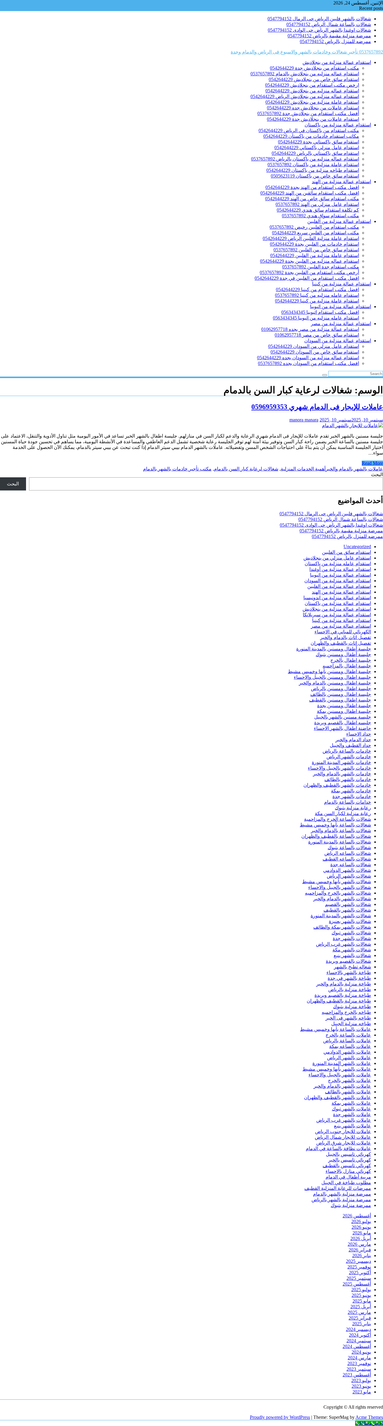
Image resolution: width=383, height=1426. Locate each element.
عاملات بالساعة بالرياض (347, 1040)
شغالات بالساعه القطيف (347, 858)
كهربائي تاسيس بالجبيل (348, 1154)
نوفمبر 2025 (359, 1266)
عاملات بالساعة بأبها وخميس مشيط (335, 1029)
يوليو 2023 (361, 1380)
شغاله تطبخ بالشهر (352, 966)
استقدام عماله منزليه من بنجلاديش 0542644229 (312, 90)
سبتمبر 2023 (358, 1369)
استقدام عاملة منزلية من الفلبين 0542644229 (314, 255)
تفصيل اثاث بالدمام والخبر (345, 637)
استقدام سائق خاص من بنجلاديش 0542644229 (314, 79)
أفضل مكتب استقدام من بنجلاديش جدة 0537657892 (308, 113)
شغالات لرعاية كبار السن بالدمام (246, 468)
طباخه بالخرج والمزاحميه (346, 1012)
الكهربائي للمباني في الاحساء (342, 631)
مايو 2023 (361, 1391)
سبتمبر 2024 (358, 1340)
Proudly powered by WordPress (280, 1417)
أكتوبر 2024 (360, 1335)
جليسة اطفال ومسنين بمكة (344, 711)
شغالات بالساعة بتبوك (349, 847)
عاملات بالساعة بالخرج (348, 1034)
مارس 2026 (359, 1244)
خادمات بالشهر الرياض (348, 756)
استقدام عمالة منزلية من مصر (341, 323)
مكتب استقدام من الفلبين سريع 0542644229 (315, 232)
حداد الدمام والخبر (353, 739)
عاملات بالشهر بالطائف (348, 1091)
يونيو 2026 (361, 1227)
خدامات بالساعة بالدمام (347, 802)
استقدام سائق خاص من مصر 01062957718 (317, 334)
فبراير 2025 (360, 1317)
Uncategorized (357, 546)
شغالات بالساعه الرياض (347, 853)
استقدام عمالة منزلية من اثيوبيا (340, 306)
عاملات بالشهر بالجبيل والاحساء (339, 1074)
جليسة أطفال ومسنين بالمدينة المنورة (333, 648)
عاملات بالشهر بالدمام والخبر (354, 468)
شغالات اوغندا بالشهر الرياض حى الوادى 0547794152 (319, 30)
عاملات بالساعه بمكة (350, 1046)
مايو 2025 (361, 1300)
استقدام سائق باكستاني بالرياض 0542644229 (315, 153)
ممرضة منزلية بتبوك (351, 1205)
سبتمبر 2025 (358, 1278)
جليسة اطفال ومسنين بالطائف (340, 694)
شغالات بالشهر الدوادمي (347, 870)
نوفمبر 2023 (359, 1363)
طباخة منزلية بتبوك (352, 1006)
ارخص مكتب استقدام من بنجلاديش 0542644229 (312, 85)
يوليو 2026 (361, 1221)
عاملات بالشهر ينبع (352, 1125)
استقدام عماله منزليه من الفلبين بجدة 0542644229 (309, 261)
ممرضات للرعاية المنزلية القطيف (337, 1188)
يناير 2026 (361, 1255)
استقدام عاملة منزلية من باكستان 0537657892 (313, 164)
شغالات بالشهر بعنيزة (350, 921)
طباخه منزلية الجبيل (351, 1023)
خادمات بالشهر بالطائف (347, 779)
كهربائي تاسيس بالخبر (349, 1159)
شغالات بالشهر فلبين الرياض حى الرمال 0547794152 (319, 18)
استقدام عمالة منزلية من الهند (341, 181)
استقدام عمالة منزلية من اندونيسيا (337, 597)
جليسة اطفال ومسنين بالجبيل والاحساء (332, 677)
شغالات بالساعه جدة (350, 864)
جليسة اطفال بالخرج (350, 660)
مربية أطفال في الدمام (348, 1176)
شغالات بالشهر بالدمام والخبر (342, 898)
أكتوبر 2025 (360, 1272)
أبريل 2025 (360, 1306)
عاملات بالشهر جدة (352, 1114)
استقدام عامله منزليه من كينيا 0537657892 (317, 295)
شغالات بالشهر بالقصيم (348, 904)
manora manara (303, 419)
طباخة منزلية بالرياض (349, 989)
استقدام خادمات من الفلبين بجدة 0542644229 (314, 244)
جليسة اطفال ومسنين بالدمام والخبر (335, 682)
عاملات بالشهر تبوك (351, 1108)
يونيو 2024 (361, 1352)
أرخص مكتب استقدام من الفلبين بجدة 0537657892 (309, 272)
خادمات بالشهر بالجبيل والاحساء (339, 768)
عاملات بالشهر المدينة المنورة (341, 1063)
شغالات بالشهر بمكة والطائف (342, 927)
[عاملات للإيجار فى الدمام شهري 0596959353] (352, 425)
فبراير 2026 (360, 1249)
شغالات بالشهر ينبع (352, 955)
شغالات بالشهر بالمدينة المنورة (341, 915)
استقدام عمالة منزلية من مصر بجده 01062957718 (310, 329)
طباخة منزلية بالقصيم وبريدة (342, 995)
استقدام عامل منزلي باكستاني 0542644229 (316, 147)
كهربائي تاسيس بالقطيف (347, 1165)
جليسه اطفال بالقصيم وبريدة (342, 722)
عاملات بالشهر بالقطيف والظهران (337, 1097)
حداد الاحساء (358, 733)
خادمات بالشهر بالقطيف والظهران (337, 785)
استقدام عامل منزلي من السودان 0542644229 (313, 346)
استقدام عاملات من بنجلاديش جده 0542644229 (313, 107)
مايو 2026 (361, 1232)
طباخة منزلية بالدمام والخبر (343, 983)
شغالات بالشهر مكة (351, 949)
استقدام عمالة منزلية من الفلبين (339, 221)
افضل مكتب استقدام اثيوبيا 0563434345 (320, 312)
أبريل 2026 (360, 1238)
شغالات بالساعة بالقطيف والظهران (336, 836)
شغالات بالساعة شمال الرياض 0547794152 (328, 24)
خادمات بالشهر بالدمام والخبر (342, 773)
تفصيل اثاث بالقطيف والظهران (341, 643)
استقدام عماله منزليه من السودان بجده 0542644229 (308, 357)
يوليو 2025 (361, 1289)
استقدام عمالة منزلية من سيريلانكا (337, 614)
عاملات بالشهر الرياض (349, 1057)
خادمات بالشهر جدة (351, 796)
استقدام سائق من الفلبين (346, 552)
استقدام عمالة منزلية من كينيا (341, 283)
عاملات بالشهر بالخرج (349, 1080)
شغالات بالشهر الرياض (349, 875)
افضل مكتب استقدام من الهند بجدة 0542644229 (312, 187)
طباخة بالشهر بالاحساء (348, 972)
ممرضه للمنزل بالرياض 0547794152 (335, 41)
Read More (372, 463)
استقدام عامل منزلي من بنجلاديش (337, 557)
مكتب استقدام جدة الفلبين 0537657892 (320, 266)
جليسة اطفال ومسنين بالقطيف (340, 699)
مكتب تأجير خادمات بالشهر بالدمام (177, 468)
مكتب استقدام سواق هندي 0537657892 (320, 215)
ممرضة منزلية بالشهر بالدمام (342, 1193)
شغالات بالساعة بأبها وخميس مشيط (335, 824)
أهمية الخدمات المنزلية (303, 468)
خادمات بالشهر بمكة (351, 790)
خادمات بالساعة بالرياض (347, 750)
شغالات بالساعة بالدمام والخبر (341, 830)
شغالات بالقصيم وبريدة (348, 961)
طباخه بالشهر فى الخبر (348, 1017)
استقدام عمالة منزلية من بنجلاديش (337, 62)
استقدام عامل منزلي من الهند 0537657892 (317, 204)
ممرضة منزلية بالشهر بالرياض (341, 1199)
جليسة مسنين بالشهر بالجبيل (342, 716)
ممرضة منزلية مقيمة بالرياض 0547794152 (329, 35)
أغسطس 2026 (357, 1215)
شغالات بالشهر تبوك (351, 932)
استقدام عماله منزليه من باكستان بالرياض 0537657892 (305, 158)
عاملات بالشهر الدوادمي (347, 1051)
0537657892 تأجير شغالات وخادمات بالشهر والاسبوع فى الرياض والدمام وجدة (307, 51)
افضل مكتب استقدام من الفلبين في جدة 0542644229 (307, 278)
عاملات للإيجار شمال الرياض (343, 1137)
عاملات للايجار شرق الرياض (343, 1142)
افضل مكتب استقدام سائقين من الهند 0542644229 (309, 192)
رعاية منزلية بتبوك (353, 807)
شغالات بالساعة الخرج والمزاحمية (337, 819)
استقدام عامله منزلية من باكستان (338, 563)
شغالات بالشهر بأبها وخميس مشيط (336, 881)
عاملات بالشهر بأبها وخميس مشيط (337, 1069)
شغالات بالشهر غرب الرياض (343, 944)
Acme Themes (369, 1417)
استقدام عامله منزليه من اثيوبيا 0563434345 (316, 317)
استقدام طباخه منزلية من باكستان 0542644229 (312, 170)
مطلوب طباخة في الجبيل (346, 1182)
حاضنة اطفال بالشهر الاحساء (342, 728)
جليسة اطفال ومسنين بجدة (344, 705)
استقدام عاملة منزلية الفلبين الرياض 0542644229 (311, 238)
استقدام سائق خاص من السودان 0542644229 (314, 351)
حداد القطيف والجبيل (350, 745)
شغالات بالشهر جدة (352, 938)
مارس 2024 (359, 1357)
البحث (377, 474)
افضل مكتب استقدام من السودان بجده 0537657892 (308, 363)
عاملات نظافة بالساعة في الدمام (338, 1148)
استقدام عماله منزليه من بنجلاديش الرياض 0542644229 (304, 96)
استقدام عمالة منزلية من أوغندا (340, 569)
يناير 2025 (361, 1323)
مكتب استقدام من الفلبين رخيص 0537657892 (314, 227)
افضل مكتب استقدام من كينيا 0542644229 (317, 289)
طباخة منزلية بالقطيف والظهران (339, 1000)
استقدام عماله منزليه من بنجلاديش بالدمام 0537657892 (304, 73)
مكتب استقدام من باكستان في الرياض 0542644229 (309, 130)
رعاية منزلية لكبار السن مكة (343, 813)
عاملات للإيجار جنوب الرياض (343, 1131)
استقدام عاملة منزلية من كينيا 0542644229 (317, 300)
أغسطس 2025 (357, 1283)
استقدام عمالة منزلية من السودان (337, 340)
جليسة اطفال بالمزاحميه (347, 665)
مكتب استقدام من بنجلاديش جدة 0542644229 (314, 68)
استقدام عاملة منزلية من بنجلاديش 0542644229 (312, 102)
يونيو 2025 (361, 1295)
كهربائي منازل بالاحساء (348, 1171)
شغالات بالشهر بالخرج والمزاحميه (338, 892)
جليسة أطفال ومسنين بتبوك (343, 654)
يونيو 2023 (361, 1386)
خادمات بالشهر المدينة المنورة (341, 762)
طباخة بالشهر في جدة (349, 978)
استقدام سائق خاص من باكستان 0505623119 (315, 175)
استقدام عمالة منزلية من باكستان (338, 124)
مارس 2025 (359, 1312)
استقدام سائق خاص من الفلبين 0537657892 (316, 249)
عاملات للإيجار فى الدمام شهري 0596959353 (317, 407)
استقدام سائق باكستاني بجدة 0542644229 (318, 141)
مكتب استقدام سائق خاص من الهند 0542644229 (312, 198)
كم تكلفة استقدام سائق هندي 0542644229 (318, 210)
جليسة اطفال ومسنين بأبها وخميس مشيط (329, 671)
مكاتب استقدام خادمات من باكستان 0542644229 (311, 136)
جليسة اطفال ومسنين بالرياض (341, 688)
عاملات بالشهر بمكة (351, 1103)
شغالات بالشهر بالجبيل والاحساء (339, 887)
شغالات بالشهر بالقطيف (347, 910)
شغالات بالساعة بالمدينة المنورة (339, 841)
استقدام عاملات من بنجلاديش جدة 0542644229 (313, 119)
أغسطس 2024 (357, 1346)
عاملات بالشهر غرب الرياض (343, 1120)
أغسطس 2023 (357, 1374)
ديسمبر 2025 (358, 1261)
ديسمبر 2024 (358, 1329)
